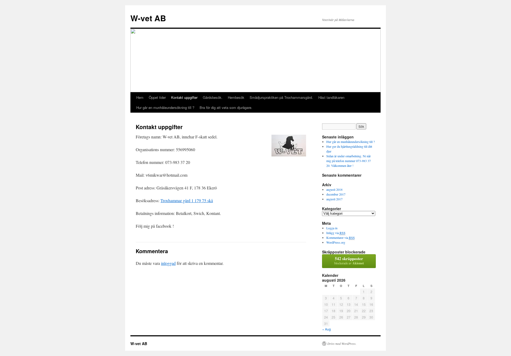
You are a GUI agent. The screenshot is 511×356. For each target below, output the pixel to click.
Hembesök (236, 97)
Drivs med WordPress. (341, 343)
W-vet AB (148, 18)
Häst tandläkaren (331, 97)
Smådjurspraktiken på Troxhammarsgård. (281, 97)
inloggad (168, 263)
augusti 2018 (334, 189)
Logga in (331, 228)
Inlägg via (335, 233)
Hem (139, 97)
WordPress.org (335, 242)
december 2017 (335, 194)
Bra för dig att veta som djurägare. (226, 107)
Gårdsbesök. (212, 97)
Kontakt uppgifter (184, 97)
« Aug (326, 329)
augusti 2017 (334, 199)
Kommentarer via (340, 237)
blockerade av (349, 260)
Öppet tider (157, 97)
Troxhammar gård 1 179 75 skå (186, 200)
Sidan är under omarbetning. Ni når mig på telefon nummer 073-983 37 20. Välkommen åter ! (348, 161)
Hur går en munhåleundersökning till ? (165, 107)
